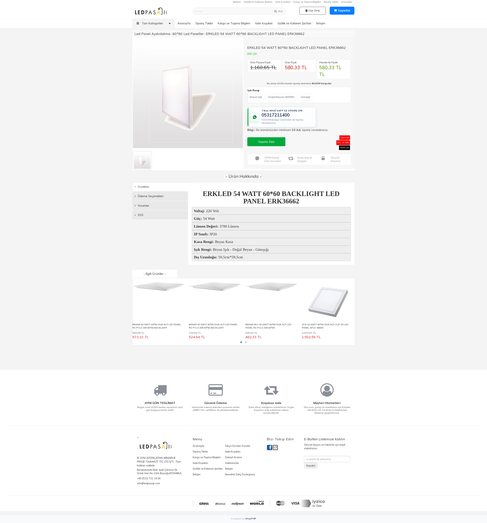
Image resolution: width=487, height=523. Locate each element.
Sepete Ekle (266, 142)
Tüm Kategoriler (152, 23)
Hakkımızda (232, 462)
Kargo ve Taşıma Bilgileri (307, 1)
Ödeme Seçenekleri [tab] (150, 196)
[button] (241, 342)
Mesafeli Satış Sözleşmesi (240, 474)
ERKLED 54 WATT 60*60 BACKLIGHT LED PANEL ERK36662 (255, 34)
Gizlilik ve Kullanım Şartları (258, 1)
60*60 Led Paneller (188, 34)
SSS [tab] (140, 215)
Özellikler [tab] (143, 187)
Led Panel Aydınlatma (152, 34)
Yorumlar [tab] (143, 205)
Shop (250, 518)
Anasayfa (346, 1)
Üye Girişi (314, 10)
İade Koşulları (282, 1)
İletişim (237, 1)
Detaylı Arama (233, 457)
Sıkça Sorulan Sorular (237, 445)
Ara (280, 11)
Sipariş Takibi (331, 1)
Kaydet (310, 465)
